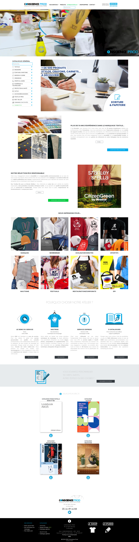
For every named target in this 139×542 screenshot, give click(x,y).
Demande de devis (106, 381)
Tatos (72, 540)
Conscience (68, 540)
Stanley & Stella (45, 527)
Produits (63, 4)
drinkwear (17, 78)
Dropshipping (84, 4)
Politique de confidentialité (69, 534)
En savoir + (31, 357)
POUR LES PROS (19, 96)
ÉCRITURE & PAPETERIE (21, 72)
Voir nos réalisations (117, 149)
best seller (18, 99)
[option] (84, 85)
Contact (92, 4)
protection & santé (20, 88)
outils (16, 91)
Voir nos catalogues (58, 200)
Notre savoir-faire (29, 525)
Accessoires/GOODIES (21, 94)
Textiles (17, 67)
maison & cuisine (19, 75)
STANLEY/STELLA (72, 4)
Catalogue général (45, 529)
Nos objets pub (28, 531)
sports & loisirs (19, 81)
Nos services (53, 4)
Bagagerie (17, 69)
